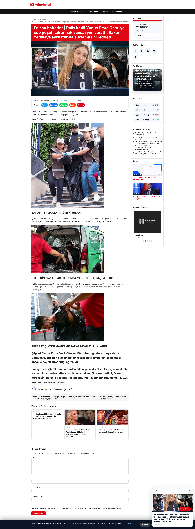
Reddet (145, 525)
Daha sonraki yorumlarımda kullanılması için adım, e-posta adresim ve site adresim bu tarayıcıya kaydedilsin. (77, 508)
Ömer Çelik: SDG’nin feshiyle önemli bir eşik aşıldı (148, 138)
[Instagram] (148, 50)
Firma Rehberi (93, 12)
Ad (33, 479)
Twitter (44, 105)
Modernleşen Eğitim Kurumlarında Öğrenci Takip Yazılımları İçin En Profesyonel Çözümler (146, 147)
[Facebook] (135, 50)
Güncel (42, 19)
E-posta (35, 488)
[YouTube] (154, 50)
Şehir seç (139, 31)
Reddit (72, 105)
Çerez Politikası (118, 12)
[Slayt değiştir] (143, 241)
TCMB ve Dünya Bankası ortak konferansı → (113, 397)
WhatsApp (63, 105)
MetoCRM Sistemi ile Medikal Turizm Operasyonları (147, 134)
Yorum (34, 457)
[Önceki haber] (154, 73)
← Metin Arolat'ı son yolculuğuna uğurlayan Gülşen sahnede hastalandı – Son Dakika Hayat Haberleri (64, 397)
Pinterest (81, 105)
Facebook (53, 105)
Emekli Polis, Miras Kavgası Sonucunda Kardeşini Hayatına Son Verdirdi (147, 153)
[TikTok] (135, 57)
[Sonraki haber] (158, 73)
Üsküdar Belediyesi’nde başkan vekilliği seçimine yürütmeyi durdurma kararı (148, 142)
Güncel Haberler (77, 12)
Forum (105, 12)
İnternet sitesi (37, 496)
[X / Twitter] (141, 50)
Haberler (34, 19)
